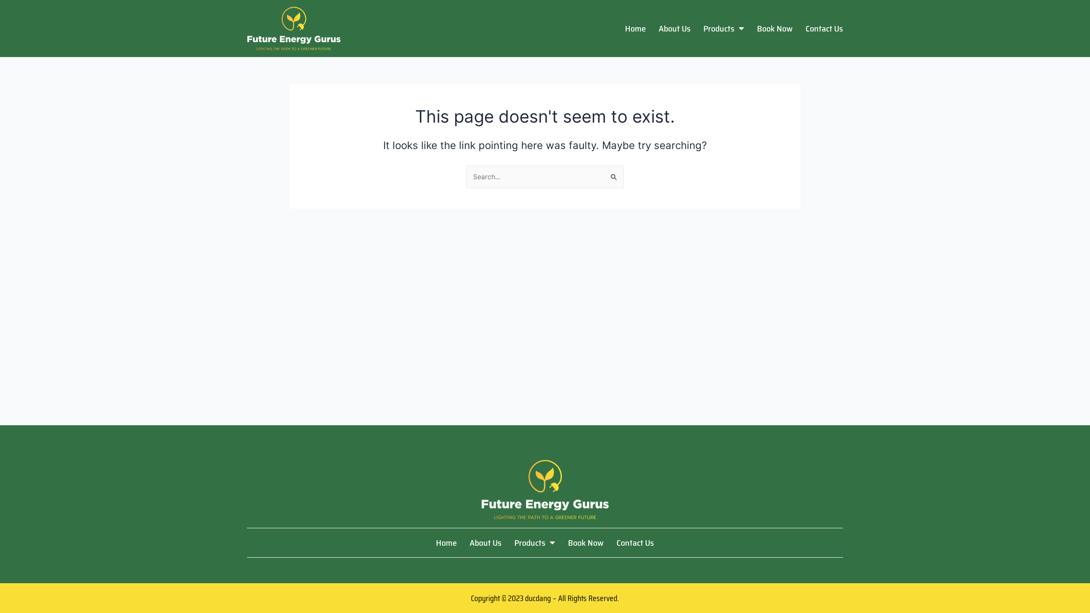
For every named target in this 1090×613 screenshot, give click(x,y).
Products (718, 28)
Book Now (775, 28)
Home (635, 28)
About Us (675, 28)
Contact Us (824, 28)
